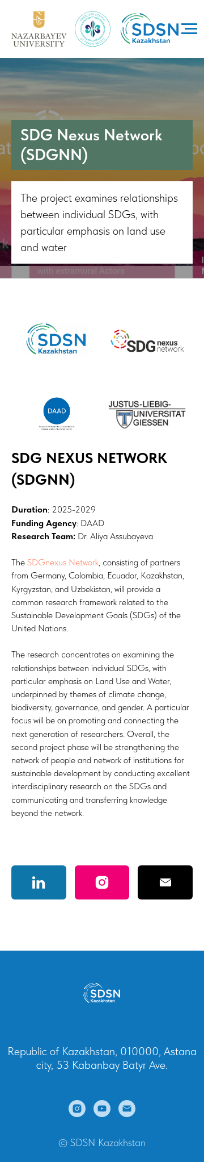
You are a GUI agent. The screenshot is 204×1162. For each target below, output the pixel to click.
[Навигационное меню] (189, 29)
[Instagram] (102, 882)
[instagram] (77, 1108)
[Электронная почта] (126, 1108)
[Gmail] (165, 882)
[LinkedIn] (38, 882)
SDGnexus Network (63, 562)
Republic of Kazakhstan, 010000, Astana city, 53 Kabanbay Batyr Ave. (102, 1058)
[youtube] (102, 1108)
